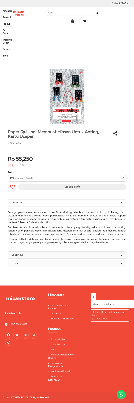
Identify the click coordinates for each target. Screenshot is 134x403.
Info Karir (56, 313)
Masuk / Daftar (121, 3)
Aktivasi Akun (58, 339)
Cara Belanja (58, 344)
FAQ (53, 349)
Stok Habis (71, 187)
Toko (10, 172)
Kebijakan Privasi (60, 371)
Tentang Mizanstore (62, 319)
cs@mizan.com (18, 324)
